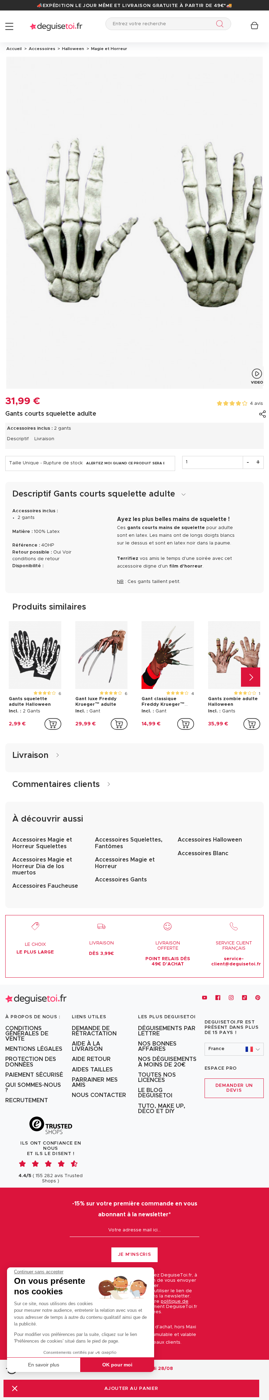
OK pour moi (117, 1364)
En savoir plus (43, 1364)
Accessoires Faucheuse (45, 886)
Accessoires (41, 49)
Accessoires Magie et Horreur (125, 863)
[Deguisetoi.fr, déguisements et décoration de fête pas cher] (56, 26)
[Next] (250, 677)
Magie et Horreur (108, 49)
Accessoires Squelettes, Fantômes (129, 843)
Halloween (72, 49)
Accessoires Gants (121, 879)
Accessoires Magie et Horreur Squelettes (42, 843)
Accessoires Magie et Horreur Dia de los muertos (42, 866)
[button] (14, 1388)
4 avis (256, 403)
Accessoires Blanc (203, 853)
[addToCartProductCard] (52, 724)
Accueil (14, 49)
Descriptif (18, 439)
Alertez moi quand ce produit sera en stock (125, 463)
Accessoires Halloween (210, 840)
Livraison (44, 439)
